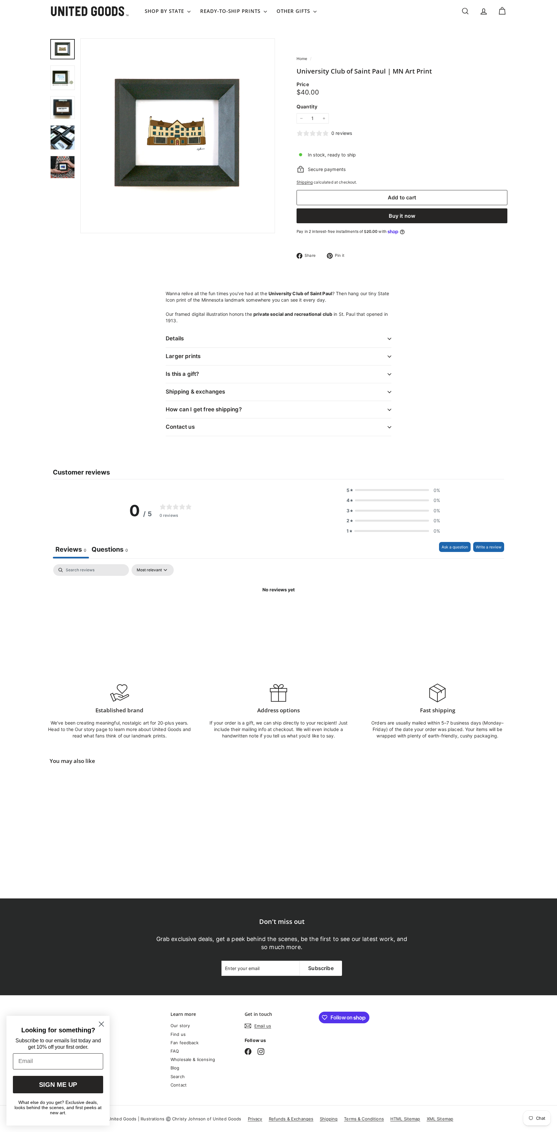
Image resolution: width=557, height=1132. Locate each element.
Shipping (305, 182)
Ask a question (455, 547)
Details (175, 338)
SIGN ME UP (58, 1084)
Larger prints (183, 356)
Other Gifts (294, 11)
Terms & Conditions (364, 1118)
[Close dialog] (101, 1024)
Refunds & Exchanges (291, 1118)
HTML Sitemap (405, 1118)
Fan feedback (185, 1042)
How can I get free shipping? (204, 409)
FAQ (175, 1051)
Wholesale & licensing (193, 1059)
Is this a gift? (182, 374)
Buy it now (402, 216)
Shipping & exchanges (195, 391)
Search (178, 1076)
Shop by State (165, 11)
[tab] (110, 550)
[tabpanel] (278, 611)
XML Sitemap (440, 1118)
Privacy (255, 1118)
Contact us (180, 427)
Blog (175, 1067)
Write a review (489, 547)
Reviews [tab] (70, 549)
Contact (179, 1084)
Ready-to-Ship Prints (231, 11)
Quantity (307, 107)
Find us (178, 1034)
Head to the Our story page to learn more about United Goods (114, 729)
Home (302, 58)
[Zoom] (178, 136)
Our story (180, 1025)
